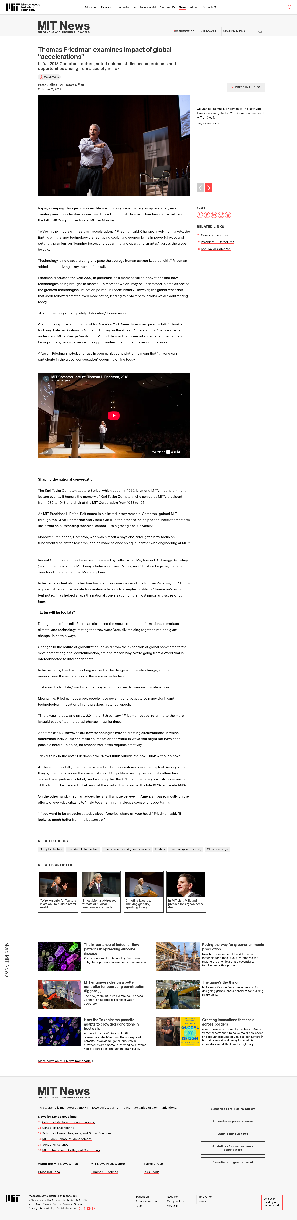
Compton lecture (51, 849)
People (57, 1204)
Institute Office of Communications (151, 1107)
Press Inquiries (49, 1172)
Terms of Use (153, 1163)
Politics (160, 849)
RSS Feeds (151, 1172)
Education (90, 7)
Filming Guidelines (104, 1172)
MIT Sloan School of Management (67, 1139)
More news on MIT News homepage (64, 1061)
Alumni (194, 7)
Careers (67, 1204)
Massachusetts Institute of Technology (53, 1195)
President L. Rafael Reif (217, 242)
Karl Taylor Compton (216, 249)
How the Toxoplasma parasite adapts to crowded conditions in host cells (111, 1024)
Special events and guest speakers (127, 849)
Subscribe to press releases (233, 1121)
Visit (31, 1204)
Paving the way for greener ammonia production (233, 946)
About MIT (209, 7)
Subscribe (186, 31)
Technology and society (186, 849)
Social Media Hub (67, 1208)
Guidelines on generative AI (232, 1162)
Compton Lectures (214, 235)
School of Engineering (58, 1127)
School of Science (55, 1144)
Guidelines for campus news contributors (232, 1148)
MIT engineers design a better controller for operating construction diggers (114, 986)
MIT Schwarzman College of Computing (71, 1150)
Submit (260, 31)
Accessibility (47, 1208)
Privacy (33, 1208)
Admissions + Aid (145, 7)
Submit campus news (232, 1133)
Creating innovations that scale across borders (228, 1021)
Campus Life (167, 7)
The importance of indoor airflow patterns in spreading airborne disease (111, 949)
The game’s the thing (220, 982)
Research (107, 7)
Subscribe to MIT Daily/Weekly (233, 1109)
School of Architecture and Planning (68, 1122)
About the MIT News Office (58, 1163)
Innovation (123, 7)
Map (38, 1204)
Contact (79, 1204)
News (182, 7)
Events (47, 1204)
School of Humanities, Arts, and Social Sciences (76, 1133)
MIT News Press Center (108, 1163)
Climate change (217, 849)
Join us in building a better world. (271, 1202)
